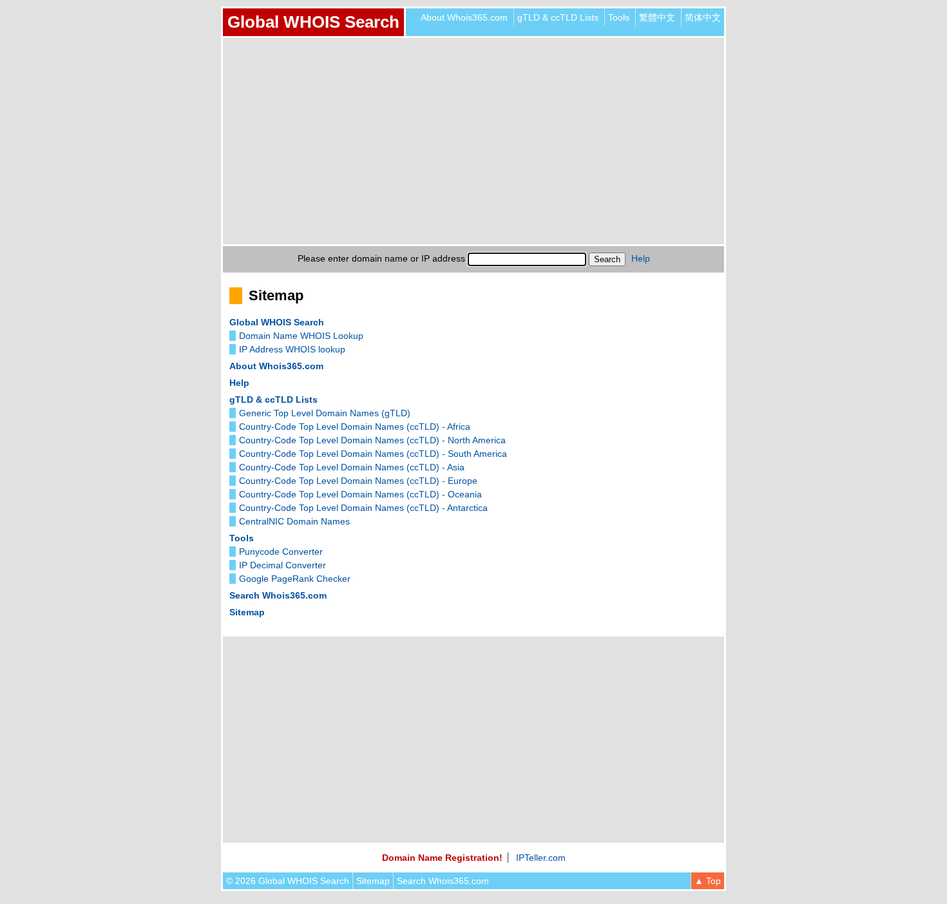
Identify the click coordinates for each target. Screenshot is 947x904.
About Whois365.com (464, 17)
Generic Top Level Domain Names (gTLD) (324, 413)
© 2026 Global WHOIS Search (287, 881)
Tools (618, 17)
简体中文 (703, 17)
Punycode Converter (281, 551)
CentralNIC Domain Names (294, 521)
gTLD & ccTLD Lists (557, 17)
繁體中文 (657, 17)
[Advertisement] (473, 141)
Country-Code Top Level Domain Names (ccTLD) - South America (373, 453)
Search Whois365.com (278, 595)
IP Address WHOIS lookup (292, 349)
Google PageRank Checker (294, 578)
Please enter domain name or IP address (381, 258)
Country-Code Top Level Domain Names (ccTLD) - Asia (351, 467)
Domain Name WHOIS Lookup (301, 336)
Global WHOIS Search (313, 22)
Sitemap (247, 612)
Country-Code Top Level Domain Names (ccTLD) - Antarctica (363, 508)
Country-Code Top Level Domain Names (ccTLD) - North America (372, 440)
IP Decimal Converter (282, 565)
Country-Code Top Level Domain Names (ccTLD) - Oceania (360, 494)
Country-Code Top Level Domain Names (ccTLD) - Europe (358, 481)
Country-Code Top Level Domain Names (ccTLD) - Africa (354, 426)
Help (640, 258)
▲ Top (707, 881)
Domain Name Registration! (442, 857)
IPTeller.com (541, 857)
